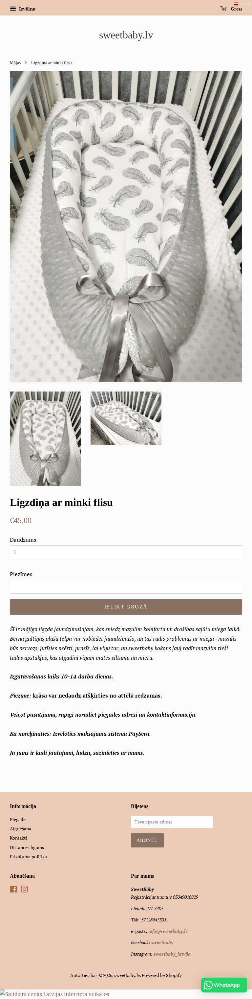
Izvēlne (26, 9)
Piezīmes (21, 574)
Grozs (235, 9)
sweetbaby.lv (126, 35)
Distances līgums (27, 847)
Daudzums (23, 539)
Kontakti (18, 838)
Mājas (15, 62)
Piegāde (18, 819)
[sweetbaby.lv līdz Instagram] (24, 890)
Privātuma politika (28, 856)
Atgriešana (20, 828)
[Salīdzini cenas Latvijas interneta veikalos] (54, 994)
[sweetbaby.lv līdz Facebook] (13, 890)
